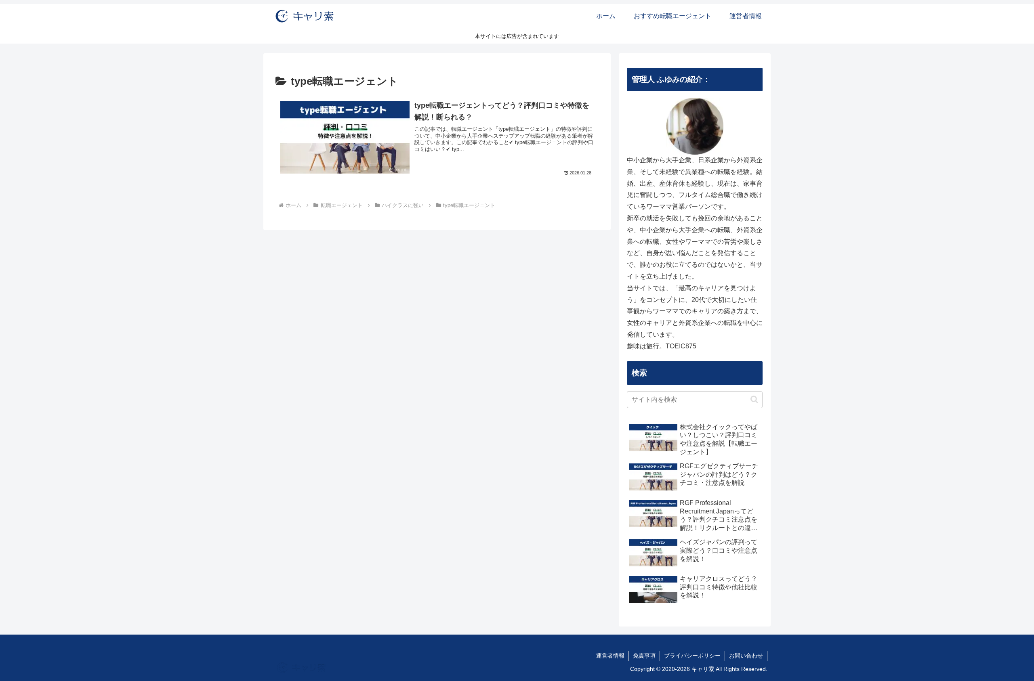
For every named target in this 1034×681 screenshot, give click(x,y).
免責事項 (644, 655)
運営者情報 (610, 655)
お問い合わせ (746, 655)
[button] (754, 399)
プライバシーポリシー (692, 655)
